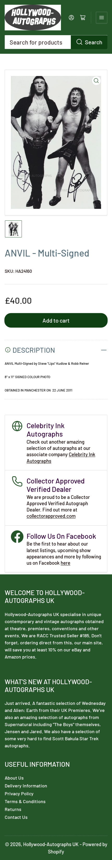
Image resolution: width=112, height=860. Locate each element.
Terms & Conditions (25, 801)
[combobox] (56, 42)
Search (93, 42)
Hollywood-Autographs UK (51, 844)
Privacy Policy (19, 793)
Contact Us (16, 817)
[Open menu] (101, 17)
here (65, 563)
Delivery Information (26, 785)
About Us (14, 778)
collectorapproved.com (51, 516)
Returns (13, 809)
